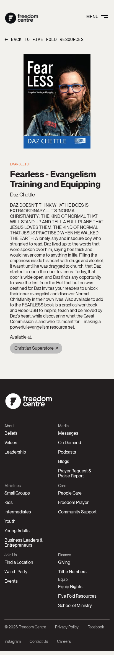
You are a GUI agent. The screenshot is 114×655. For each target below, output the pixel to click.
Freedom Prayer (73, 502)
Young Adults (17, 530)
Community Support (77, 512)
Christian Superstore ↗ (36, 348)
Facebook (95, 627)
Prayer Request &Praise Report (74, 473)
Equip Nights (70, 586)
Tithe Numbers (72, 571)
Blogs (63, 461)
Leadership (15, 452)
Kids (8, 502)
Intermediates (17, 512)
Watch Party (15, 571)
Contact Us (39, 641)
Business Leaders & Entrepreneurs (23, 543)
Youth (9, 521)
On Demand (69, 442)
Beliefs (10, 433)
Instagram (12, 641)
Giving (64, 562)
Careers (64, 641)
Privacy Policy (67, 627)
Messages (68, 433)
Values (10, 442)
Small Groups (17, 493)
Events (11, 581)
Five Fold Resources (77, 596)
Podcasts (67, 452)
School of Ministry (75, 605)
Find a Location (18, 562)
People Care (70, 493)
